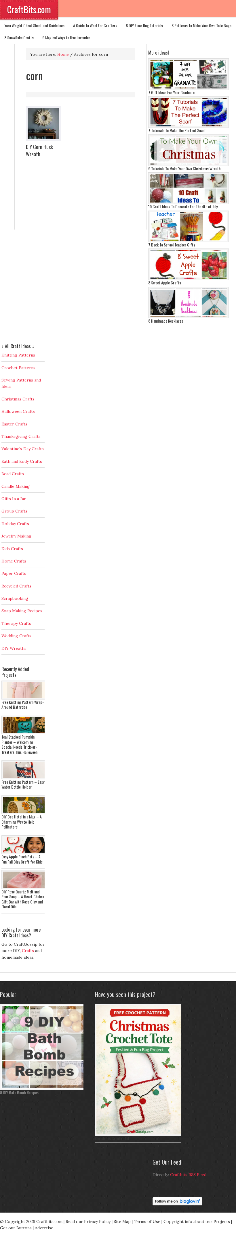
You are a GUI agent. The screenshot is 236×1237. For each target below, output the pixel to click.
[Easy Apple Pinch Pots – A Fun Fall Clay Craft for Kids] (24, 852)
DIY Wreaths (13, 648)
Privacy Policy (97, 1221)
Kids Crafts (12, 548)
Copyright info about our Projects (196, 1221)
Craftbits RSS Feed (188, 1174)
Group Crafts (14, 511)
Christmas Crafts (18, 399)
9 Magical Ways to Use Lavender (66, 37)
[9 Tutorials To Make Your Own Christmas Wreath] (188, 164)
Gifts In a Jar (13, 498)
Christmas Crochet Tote (113, 1138)
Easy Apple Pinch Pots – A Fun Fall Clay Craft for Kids (22, 859)
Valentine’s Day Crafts (22, 448)
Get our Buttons (16, 1227)
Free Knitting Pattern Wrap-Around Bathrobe (22, 704)
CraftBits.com (29, 9)
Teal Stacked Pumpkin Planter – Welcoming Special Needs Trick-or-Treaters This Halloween (19, 744)
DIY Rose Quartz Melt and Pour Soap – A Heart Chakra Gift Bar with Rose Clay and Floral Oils (22, 899)
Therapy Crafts (16, 623)
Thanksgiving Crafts (21, 436)
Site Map (122, 1221)
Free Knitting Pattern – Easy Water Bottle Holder (22, 784)
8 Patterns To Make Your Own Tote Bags (201, 25)
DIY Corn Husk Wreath (39, 150)
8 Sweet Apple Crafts (164, 283)
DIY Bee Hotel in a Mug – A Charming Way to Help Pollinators (21, 822)
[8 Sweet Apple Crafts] (188, 278)
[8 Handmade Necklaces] (188, 316)
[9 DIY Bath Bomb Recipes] (43, 1088)
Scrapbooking (14, 598)
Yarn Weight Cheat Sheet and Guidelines (34, 25)
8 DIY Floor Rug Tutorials (144, 25)
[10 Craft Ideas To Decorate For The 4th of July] (188, 202)
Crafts (28, 950)
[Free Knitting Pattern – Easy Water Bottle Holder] (24, 778)
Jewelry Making (16, 536)
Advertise (44, 1227)
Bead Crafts (12, 473)
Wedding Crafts (16, 635)
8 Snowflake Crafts (19, 37)
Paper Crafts (13, 573)
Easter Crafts (14, 424)
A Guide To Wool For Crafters (95, 25)
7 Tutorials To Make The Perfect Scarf (177, 130)
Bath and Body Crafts (21, 461)
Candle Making (15, 486)
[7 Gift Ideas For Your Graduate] (188, 88)
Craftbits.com (49, 1221)
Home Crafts (13, 561)
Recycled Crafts (16, 586)
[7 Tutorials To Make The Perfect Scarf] (188, 126)
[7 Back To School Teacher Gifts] (188, 240)
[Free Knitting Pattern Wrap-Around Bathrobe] (24, 698)
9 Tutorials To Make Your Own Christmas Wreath (184, 168)
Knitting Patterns (18, 355)
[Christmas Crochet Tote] (139, 1134)
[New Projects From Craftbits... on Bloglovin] (177, 1204)
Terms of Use (147, 1221)
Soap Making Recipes (21, 610)
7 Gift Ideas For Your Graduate (171, 92)
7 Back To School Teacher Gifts (171, 245)
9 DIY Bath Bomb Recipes (19, 1092)
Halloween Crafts (18, 411)
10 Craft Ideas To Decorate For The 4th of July (183, 206)
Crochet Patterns (18, 367)
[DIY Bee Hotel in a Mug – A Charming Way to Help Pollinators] (24, 812)
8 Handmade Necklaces (165, 321)
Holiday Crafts (15, 523)
